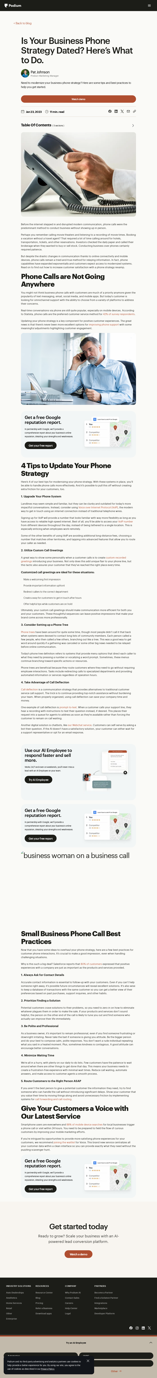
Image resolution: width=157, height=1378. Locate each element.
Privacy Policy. (48, 1368)
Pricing (39, 1302)
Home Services (14, 1302)
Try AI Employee (38, 779)
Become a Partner (103, 1292)
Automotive (14, 1355)
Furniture (88, 1363)
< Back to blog (22, 23)
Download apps (44, 1313)
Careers (69, 1302)
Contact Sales (72, 1297)
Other (114, 1371)
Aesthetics (11, 1297)
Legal (68, 1313)
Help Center (71, 1308)
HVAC (86, 1355)
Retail (9, 1308)
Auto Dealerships (15, 1292)
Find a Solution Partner (106, 1297)
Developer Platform (104, 1313)
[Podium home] (13, 6)
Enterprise (11, 1318)
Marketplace (100, 1308)
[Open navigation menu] (149, 5)
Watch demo (78, 99)
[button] (78, 1343)
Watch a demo (78, 1254)
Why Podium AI (73, 1292)
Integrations (100, 1302)
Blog (38, 1297)
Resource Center (44, 1292)
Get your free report (41, 445)
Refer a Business (44, 1308)
